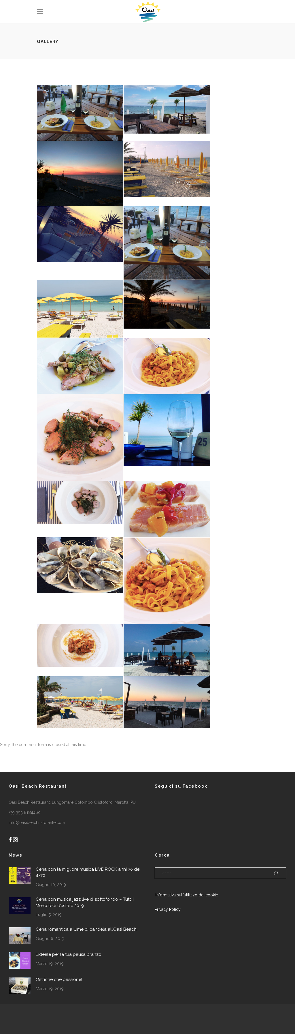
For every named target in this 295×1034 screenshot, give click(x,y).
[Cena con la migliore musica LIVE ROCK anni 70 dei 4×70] (20, 875)
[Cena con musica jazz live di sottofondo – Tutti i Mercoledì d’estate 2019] (20, 905)
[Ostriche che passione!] (20, 985)
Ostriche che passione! (59, 979)
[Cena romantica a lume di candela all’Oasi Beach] (20, 935)
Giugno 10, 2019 (51, 884)
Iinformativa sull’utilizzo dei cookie (186, 895)
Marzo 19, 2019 (50, 963)
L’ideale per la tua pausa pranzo (68, 954)
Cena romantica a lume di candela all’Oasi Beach (86, 929)
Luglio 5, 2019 (49, 914)
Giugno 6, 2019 (50, 938)
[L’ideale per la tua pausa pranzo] (20, 960)
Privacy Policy (168, 909)
